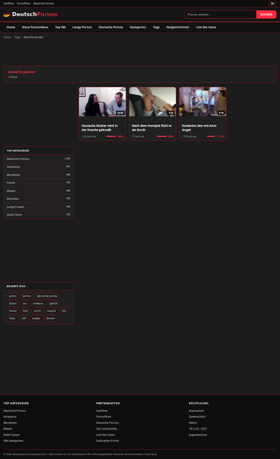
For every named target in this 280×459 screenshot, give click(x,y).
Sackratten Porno (107, 441)
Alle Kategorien (13, 441)
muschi (51, 311)
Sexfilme (9, 3)
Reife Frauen (12, 435)
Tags (156, 27)
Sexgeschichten (177, 27)
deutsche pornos (47, 296)
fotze (12, 318)
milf (23, 318)
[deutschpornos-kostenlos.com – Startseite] (31, 14)
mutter (36, 318)
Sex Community (106, 429)
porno (12, 296)
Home (11, 27)
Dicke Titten (14, 215)
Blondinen (13, 175)
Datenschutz (197, 416)
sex (25, 303)
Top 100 (60, 27)
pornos (27, 296)
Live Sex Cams (206, 27)
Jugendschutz (198, 435)
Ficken (11, 183)
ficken (12, 303)
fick (64, 311)
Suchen (266, 14)
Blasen (11, 191)
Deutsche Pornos (111, 27)
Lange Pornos (82, 27)
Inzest (13, 311)
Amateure (13, 167)
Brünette (12, 199)
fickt (25, 311)
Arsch (37, 311)
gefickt (53, 303)
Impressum (196, 411)
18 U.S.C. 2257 (198, 429)
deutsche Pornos (43, 3)
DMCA (193, 423)
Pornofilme (23, 3)
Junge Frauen (15, 207)
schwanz (38, 303)
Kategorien (138, 27)
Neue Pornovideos (35, 27)
